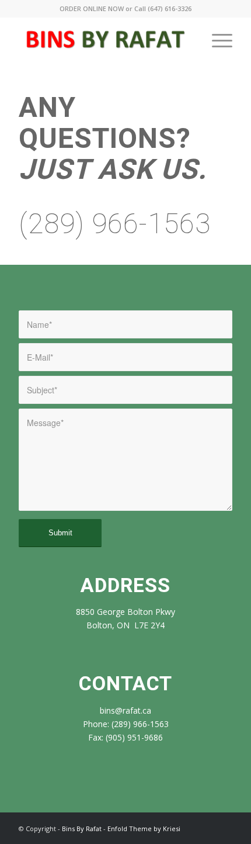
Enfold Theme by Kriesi (143, 828)
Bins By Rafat (82, 828)
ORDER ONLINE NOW (92, 8)
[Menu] (216, 40)
